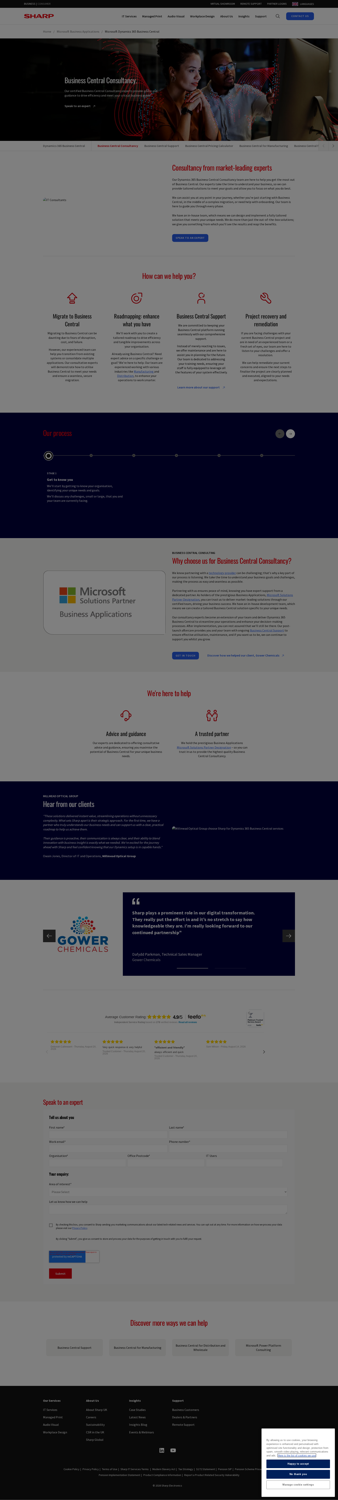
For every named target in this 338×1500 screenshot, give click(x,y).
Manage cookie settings (298, 1484)
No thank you (298, 1474)
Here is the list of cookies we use (297, 1455)
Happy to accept (298, 1463)
